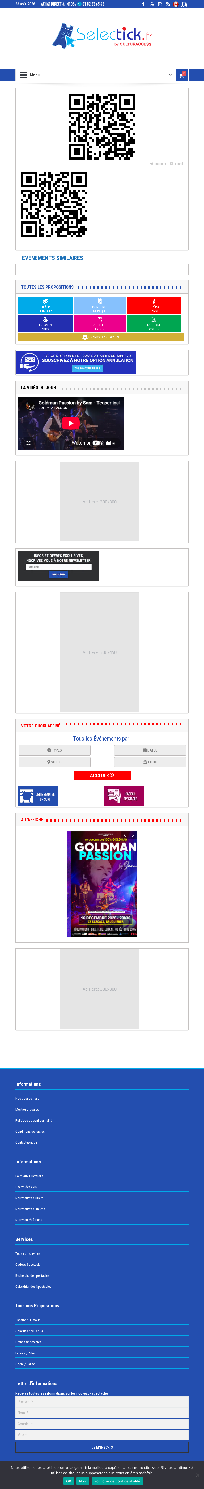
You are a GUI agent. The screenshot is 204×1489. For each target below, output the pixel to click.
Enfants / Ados (25, 1353)
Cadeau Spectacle (27, 1264)
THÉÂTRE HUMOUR (45, 309)
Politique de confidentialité (33, 1121)
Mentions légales (27, 1109)
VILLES (56, 762)
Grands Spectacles (28, 1342)
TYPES (56, 750)
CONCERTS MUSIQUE (100, 309)
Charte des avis (26, 1187)
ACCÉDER (100, 775)
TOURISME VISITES (154, 327)
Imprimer (160, 164)
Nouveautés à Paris (28, 1220)
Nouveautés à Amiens (30, 1209)
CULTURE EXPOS (100, 327)
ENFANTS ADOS (45, 327)
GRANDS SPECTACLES (103, 337)
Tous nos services (27, 1254)
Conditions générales (30, 1131)
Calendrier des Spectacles (33, 1287)
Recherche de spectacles (32, 1276)
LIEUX (152, 762)
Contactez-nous (26, 1142)
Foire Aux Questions (29, 1176)
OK (68, 1481)
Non (82, 1481)
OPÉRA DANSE (154, 309)
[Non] (197, 1475)
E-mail (179, 164)
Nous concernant (27, 1098)
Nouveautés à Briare (29, 1198)
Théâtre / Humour (27, 1320)
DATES (152, 750)
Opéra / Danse (25, 1364)
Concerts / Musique (29, 1331)
